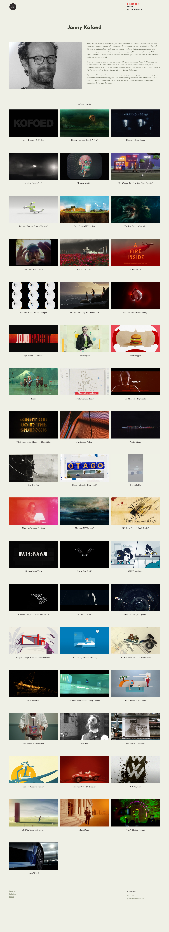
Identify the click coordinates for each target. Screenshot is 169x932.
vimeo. (11, 896)
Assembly (12, 6)
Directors (133, 4)
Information (134, 9)
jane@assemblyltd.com (135, 898)
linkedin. (12, 894)
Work (130, 7)
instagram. (13, 891)
